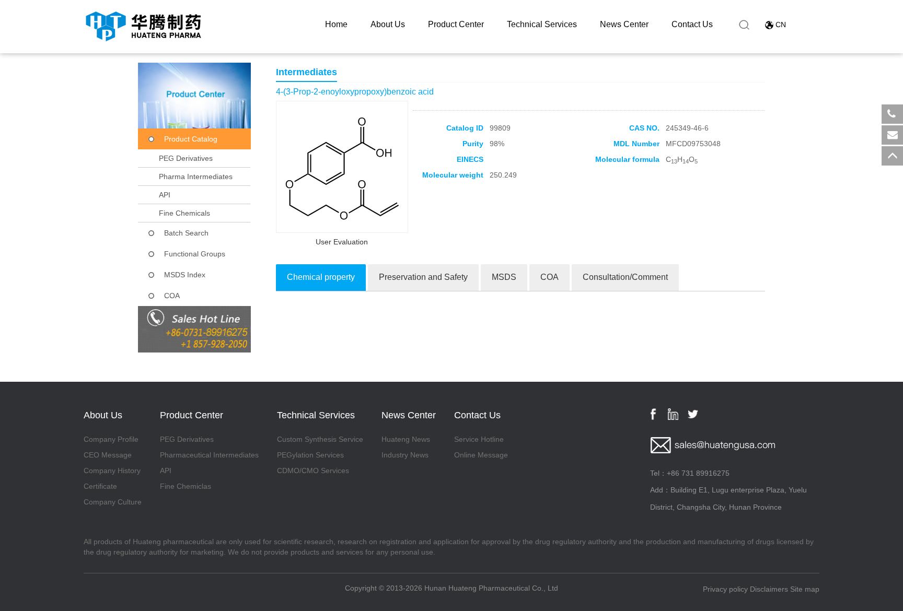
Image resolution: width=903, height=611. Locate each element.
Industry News (405, 455)
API (164, 195)
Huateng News (405, 439)
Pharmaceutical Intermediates (209, 455)
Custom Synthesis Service (320, 439)
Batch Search (186, 233)
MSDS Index (184, 275)
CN (780, 24)
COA (172, 295)
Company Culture (113, 502)
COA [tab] (549, 277)
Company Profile (111, 439)
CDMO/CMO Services (313, 470)
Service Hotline (479, 439)
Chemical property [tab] (321, 277)
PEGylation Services (310, 455)
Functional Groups (194, 254)
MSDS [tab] (504, 277)
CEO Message (108, 455)
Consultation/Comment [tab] (625, 277)
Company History (112, 470)
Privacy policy (725, 589)
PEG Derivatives (186, 158)
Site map (804, 589)
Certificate (100, 486)
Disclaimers (769, 589)
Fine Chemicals (184, 213)
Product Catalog (190, 139)
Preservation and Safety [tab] (423, 277)
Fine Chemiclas (185, 486)
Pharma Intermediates (196, 176)
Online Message (481, 455)
